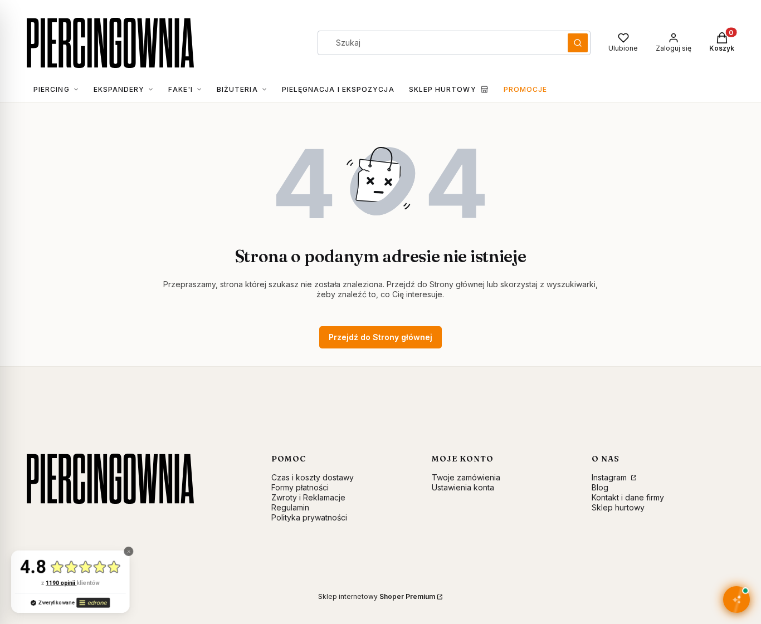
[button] (578, 42)
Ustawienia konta (463, 487)
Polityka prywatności (309, 517)
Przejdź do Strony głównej (380, 337)
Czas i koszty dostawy (312, 477)
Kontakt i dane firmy (628, 497)
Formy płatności (300, 487)
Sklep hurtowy (618, 507)
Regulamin (290, 507)
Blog (600, 487)
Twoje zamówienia (466, 477)
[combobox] (439, 43)
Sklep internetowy (376, 596)
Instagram (610, 477)
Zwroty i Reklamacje (308, 497)
